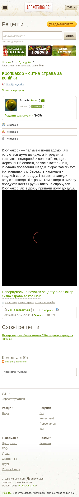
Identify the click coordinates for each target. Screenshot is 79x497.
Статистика (9, 458)
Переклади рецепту (13, 90)
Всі (42, 413)
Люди (5, 413)
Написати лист (42, 100)
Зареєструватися (13, 398)
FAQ (5, 448)
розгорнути (21, 362)
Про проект (9, 443)
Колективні (47, 418)
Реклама (45, 443)
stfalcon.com (37, 478)
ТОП (42, 428)
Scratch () (30, 100)
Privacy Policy (11, 469)
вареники (18, 41)
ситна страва (26, 302)
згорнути (9, 362)
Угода (5, 453)
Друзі (5, 464)
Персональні (48, 423)
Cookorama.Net (27, 485)
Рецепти (6, 62)
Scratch (38, 315)
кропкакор (11, 302)
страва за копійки (45, 302)
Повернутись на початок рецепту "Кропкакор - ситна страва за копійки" (38, 293)
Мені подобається (18, 309)
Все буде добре (23, 62)
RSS (3, 361)
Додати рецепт (63, 24)
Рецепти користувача (19, 115)
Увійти (71, 7)
